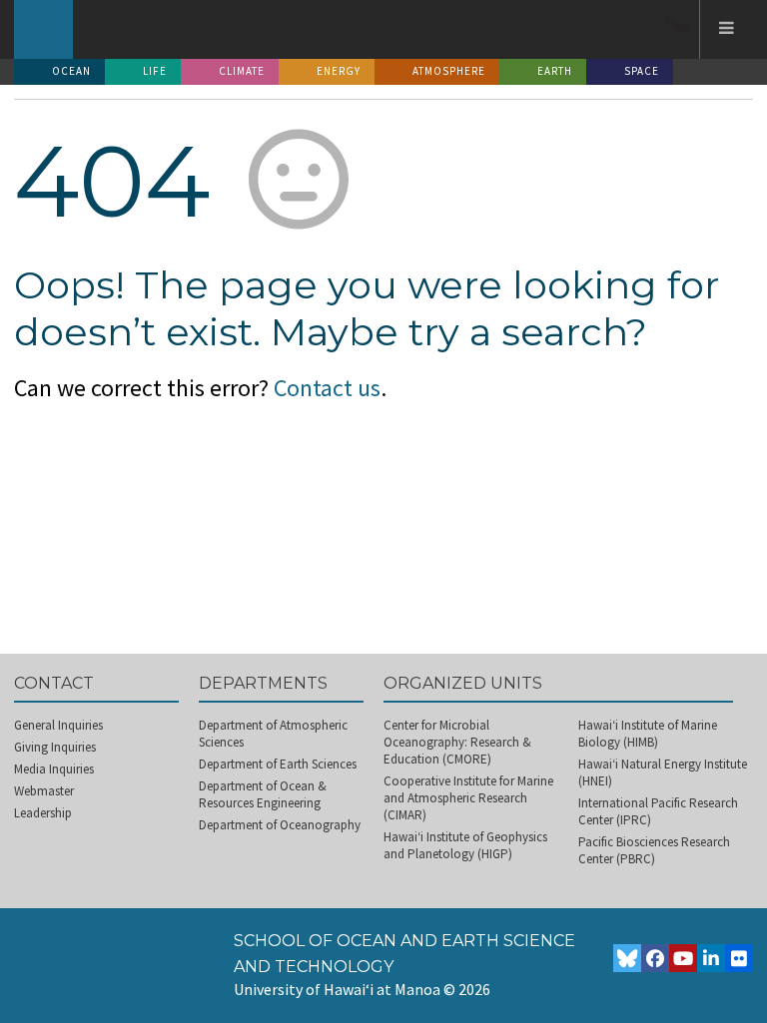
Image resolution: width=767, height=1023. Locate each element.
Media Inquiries (54, 769)
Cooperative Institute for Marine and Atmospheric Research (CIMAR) (468, 797)
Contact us (327, 387)
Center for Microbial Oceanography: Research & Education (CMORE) (457, 742)
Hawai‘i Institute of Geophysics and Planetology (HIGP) (465, 845)
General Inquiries (58, 725)
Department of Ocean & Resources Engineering (263, 794)
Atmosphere (448, 71)
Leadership (43, 812)
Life (155, 71)
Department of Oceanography (280, 824)
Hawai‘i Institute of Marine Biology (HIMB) (647, 734)
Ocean (71, 71)
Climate (242, 71)
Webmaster (44, 790)
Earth (554, 71)
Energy (339, 71)
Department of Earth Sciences (278, 764)
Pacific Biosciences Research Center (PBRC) (654, 850)
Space (641, 71)
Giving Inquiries (55, 747)
